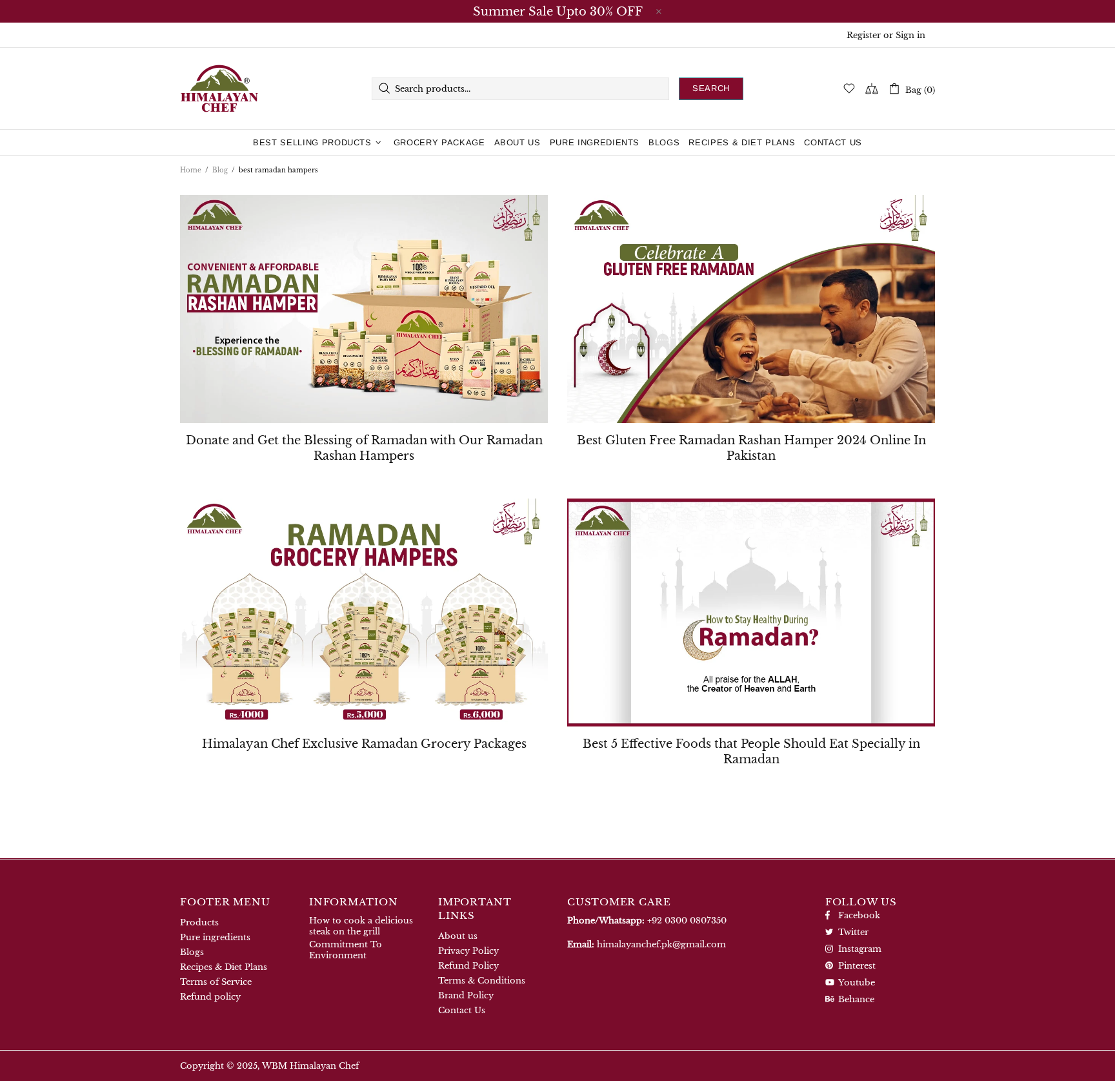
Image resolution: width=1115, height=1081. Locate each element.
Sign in (910, 35)
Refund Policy (468, 965)
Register (864, 35)
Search (711, 88)
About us (457, 936)
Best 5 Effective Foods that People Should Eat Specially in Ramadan (751, 752)
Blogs (192, 952)
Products (199, 922)
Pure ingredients (215, 937)
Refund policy (210, 996)
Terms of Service (216, 981)
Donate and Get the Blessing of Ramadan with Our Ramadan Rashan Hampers (364, 448)
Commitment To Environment (345, 950)
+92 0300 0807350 (687, 920)
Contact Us (461, 1010)
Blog (220, 170)
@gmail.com (661, 944)
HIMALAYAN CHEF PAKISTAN (219, 88)
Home (190, 170)
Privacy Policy (468, 950)
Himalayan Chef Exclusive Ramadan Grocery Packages (364, 744)
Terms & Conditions (481, 980)
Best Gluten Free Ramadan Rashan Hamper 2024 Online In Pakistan (751, 448)
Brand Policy (466, 995)
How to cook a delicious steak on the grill (361, 926)
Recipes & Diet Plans (223, 967)
